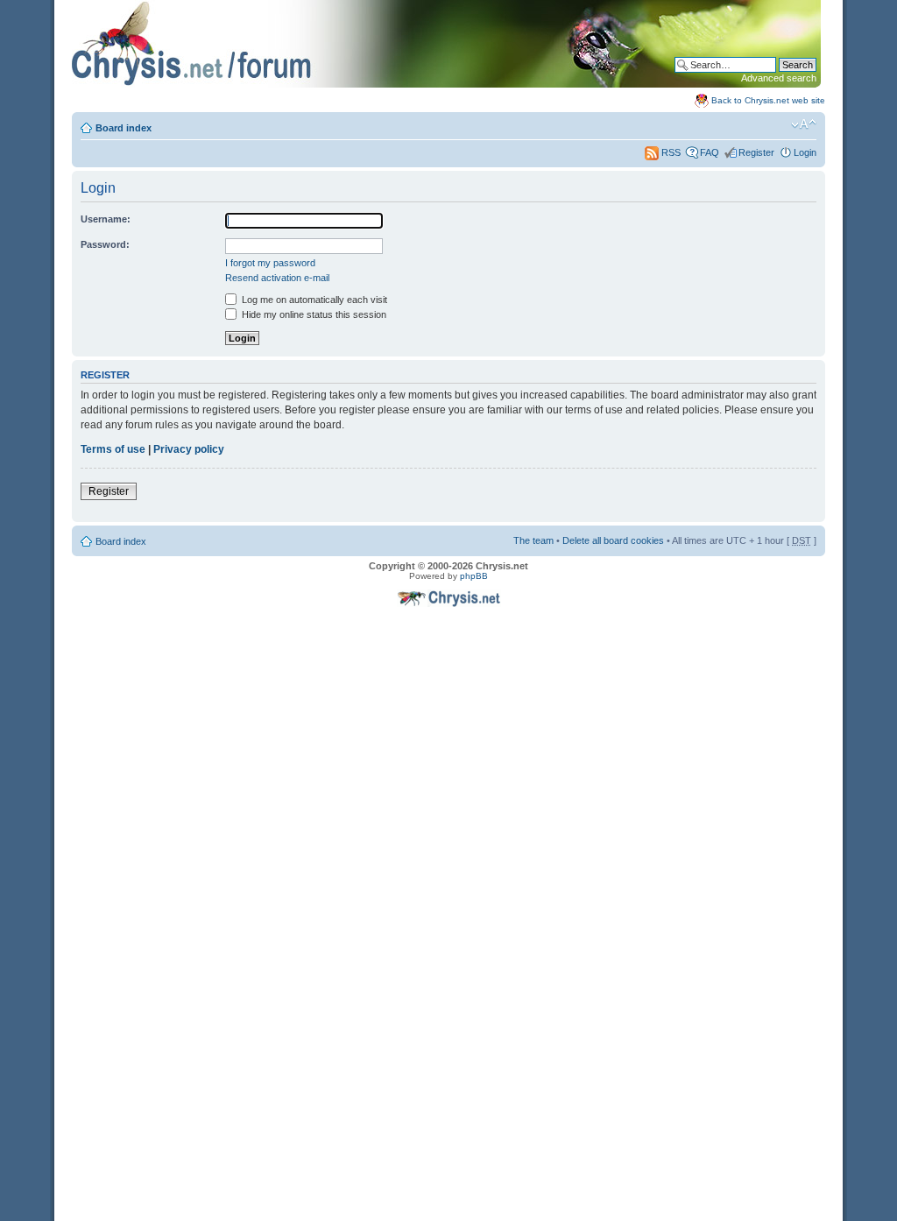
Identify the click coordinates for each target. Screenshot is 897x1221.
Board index (123, 128)
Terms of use (113, 449)
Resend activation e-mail (277, 277)
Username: (106, 219)
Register (756, 152)
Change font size (803, 124)
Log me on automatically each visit (313, 299)
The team (533, 540)
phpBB (474, 576)
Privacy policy (188, 449)
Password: (105, 244)
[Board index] (446, 84)
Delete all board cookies (613, 540)
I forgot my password (270, 263)
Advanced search (778, 78)
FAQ (709, 152)
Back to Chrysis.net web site (768, 100)
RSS (670, 152)
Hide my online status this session (312, 314)
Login (805, 152)
